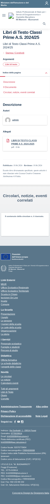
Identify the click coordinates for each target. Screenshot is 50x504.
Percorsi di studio (9, 350)
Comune (5, 304)
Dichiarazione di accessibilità (16, 416)
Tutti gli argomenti (9, 389)
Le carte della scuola (11, 327)
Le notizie (5, 380)
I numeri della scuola (11, 324)
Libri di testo (11, 64)
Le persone (6, 321)
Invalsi (4, 301)
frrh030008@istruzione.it (17, 436)
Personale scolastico (11, 344)
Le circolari (6, 376)
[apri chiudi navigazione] (4, 15)
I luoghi (4, 317)
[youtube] (18, 422)
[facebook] (15, 422)
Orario (4, 395)
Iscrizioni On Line (9, 298)
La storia (5, 334)
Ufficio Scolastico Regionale (15, 287)
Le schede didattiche (11, 363)
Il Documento (9, 87)
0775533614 (16, 433)
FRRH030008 (29, 450)
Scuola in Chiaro (9, 294)
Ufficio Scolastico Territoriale (15, 291)
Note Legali (42, 416)
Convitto (5, 399)
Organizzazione (8, 331)
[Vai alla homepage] (11, 16)
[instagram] (22, 422)
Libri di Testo (7, 392)
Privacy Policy (8, 411)
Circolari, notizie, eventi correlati (19, 92)
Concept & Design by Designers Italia (30, 493)
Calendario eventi (9, 383)
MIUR (4, 284)
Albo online (42, 406)
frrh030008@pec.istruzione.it (13, 442)
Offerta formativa (9, 360)
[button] (25, 73)
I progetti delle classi (11, 367)
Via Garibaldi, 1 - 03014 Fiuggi (22, 430)
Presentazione (8, 314)
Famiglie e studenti (10, 347)
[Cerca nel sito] (44, 24)
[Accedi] (46, 3)
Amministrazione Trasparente (16, 406)
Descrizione (9, 82)
